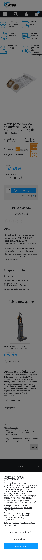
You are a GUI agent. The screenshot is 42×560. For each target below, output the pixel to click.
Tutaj (6, 523)
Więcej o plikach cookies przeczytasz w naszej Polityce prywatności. (18, 507)
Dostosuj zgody (21, 539)
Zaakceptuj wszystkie (21, 546)
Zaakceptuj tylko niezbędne (21, 532)
